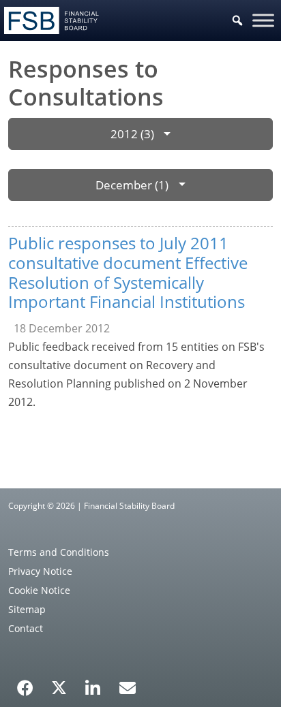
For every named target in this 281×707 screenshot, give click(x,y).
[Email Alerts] (127, 686)
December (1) (131, 185)
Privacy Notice (40, 571)
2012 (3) (132, 134)
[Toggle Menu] (263, 20)
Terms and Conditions (58, 552)
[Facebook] (25, 683)
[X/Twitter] (59, 686)
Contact (25, 628)
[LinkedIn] (93, 683)
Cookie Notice (39, 590)
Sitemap (27, 609)
